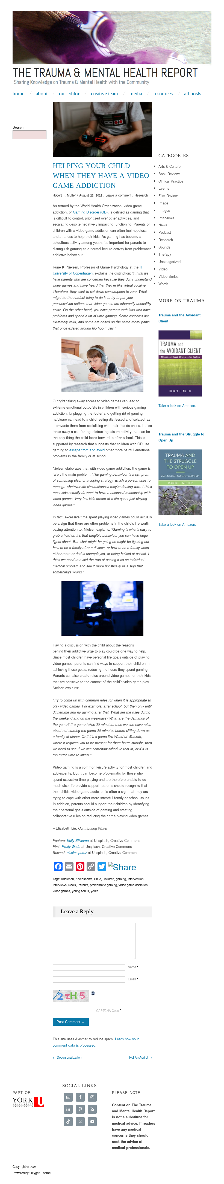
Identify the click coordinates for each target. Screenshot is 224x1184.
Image (163, 203)
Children (108, 879)
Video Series (168, 276)
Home (18, 93)
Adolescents (83, 879)
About (42, 93)
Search (18, 127)
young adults (80, 891)
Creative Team (104, 93)
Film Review (168, 195)
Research (141, 195)
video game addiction (133, 885)
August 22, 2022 (90, 195)
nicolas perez (77, 852)
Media (135, 93)
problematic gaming (103, 885)
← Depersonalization (67, 1057)
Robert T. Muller (64, 195)
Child (97, 879)
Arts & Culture (169, 166)
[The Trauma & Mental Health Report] (112, 49)
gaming (121, 879)
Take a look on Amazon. (177, 405)
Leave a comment (118, 195)
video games (61, 891)
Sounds (164, 247)
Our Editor (69, 93)
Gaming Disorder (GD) (90, 212)
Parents (83, 885)
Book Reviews (169, 173)
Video (162, 269)
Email (133, 979)
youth (94, 891)
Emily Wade (71, 846)
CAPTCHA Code (107, 1010)
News (72, 885)
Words (163, 283)
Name (133, 967)
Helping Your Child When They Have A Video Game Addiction (101, 175)
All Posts (192, 93)
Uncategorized (169, 261)
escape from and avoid (87, 449)
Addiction (67, 879)
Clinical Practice (170, 181)
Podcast (164, 232)
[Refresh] (93, 992)
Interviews (60, 885)
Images (164, 210)
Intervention (135, 879)
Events (163, 188)
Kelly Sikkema (78, 840)
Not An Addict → (140, 1057)
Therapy (164, 254)
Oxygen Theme (40, 1173)
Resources (163, 93)
